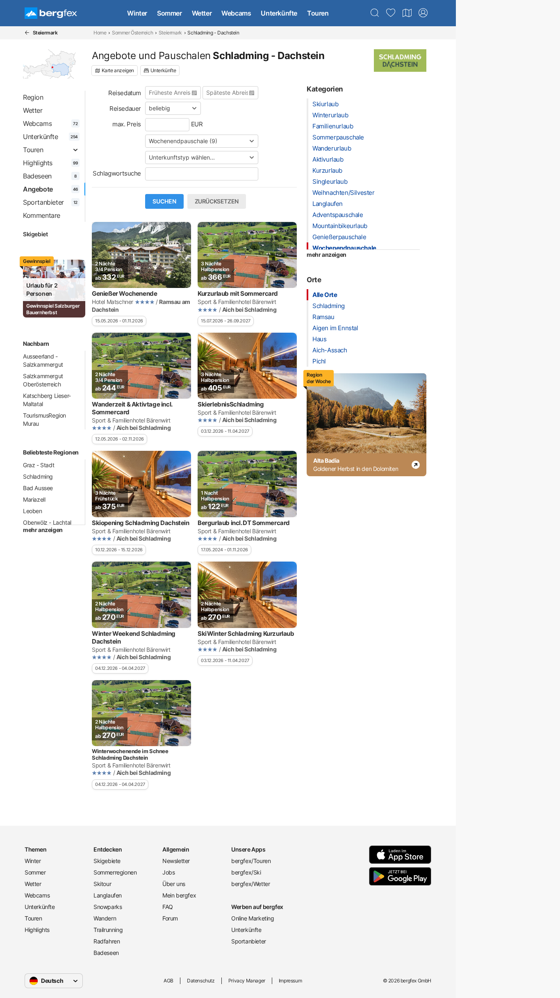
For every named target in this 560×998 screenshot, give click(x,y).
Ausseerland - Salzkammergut (43, 360)
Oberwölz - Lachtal (47, 522)
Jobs (168, 872)
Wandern (104, 918)
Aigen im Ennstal (335, 328)
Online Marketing (252, 918)
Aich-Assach (329, 350)
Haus (319, 339)
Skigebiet (35, 234)
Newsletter (176, 860)
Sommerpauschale (338, 137)
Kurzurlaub (327, 170)
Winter (137, 13)
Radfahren (106, 941)
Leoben (32, 510)
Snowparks (107, 906)
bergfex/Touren (251, 860)
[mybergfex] (423, 13)
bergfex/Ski (246, 872)
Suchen (164, 201)
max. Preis (126, 124)
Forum (170, 918)
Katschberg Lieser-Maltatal (47, 399)
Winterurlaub (330, 115)
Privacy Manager (246, 980)
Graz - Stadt (38, 464)
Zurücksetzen (217, 201)
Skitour (102, 883)
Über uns (173, 883)
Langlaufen (327, 204)
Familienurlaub (332, 126)
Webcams (236, 13)
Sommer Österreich (132, 33)
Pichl (319, 361)
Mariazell (34, 499)
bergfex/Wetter (250, 883)
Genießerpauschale (339, 237)
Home (99, 33)
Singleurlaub (329, 181)
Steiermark (170, 33)
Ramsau (323, 317)
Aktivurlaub (328, 159)
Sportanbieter (248, 941)
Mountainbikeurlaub (339, 226)
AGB (168, 980)
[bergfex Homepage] (51, 13)
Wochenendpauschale (344, 248)
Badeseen (106, 952)
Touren (318, 13)
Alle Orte (324, 295)
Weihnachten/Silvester (343, 192)
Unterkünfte (279, 13)
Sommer (169, 13)
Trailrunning (108, 929)
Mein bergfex (179, 895)
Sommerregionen (115, 872)
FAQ (167, 906)
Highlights (37, 929)
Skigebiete (107, 860)
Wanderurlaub (331, 148)
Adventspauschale (337, 215)
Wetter (202, 13)
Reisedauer (125, 108)
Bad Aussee (38, 487)
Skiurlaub (325, 104)
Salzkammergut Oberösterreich (43, 380)
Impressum (290, 980)
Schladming (38, 476)
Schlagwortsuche (117, 173)
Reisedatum (124, 93)
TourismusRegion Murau (44, 419)
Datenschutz (201, 980)
